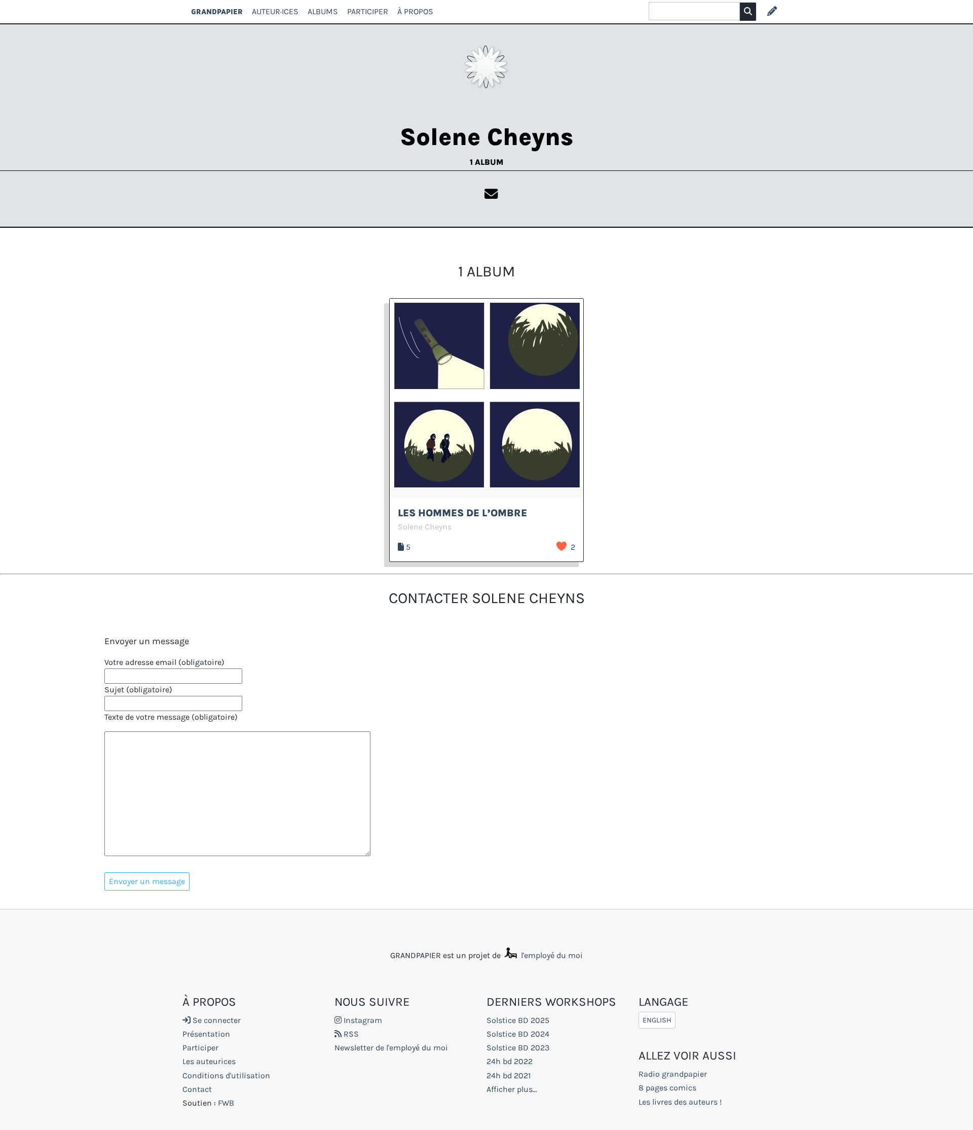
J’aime (561, 546)
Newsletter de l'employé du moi (391, 1047)
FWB (226, 1103)
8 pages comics (667, 1087)
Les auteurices (209, 1061)
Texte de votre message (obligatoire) (171, 717)
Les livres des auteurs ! (680, 1102)
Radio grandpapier (673, 1074)
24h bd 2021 (508, 1075)
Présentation (206, 1034)
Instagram (362, 1020)
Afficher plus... (511, 1089)
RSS (350, 1034)
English (657, 1020)
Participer (367, 11)
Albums (323, 11)
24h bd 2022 (509, 1061)
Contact (197, 1089)
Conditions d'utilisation (226, 1075)
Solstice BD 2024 (517, 1034)
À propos (415, 11)
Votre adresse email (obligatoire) (164, 662)
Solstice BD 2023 (517, 1047)
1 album (486, 162)
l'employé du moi (551, 955)
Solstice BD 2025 (517, 1020)
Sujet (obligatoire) (138, 689)
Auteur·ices (275, 11)
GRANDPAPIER (217, 11)
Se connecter (216, 1020)
